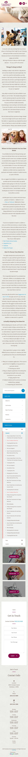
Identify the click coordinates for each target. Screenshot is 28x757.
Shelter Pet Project (8, 248)
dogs (7, 540)
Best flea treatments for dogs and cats (14, 481)
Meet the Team (9, 410)
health (7, 544)
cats (7, 429)
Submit (13, 655)
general (7, 433)
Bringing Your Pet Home (12, 445)
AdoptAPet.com (7, 243)
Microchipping (10, 504)
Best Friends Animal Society (10, 241)
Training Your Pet (11, 462)
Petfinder (5, 245)
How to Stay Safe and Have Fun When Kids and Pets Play (14, 452)
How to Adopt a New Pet (12, 440)
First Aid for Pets (11, 455)
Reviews (7, 414)
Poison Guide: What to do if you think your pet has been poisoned (14, 437)
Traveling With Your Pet (12, 443)
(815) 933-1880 (14, 704)
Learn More (13, 556)
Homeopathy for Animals (12, 489)
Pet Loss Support (11, 448)
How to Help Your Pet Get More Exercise (14, 512)
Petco (6, 202)
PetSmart (12, 202)
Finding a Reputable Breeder (13, 520)
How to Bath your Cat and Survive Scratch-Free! (14, 486)
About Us (8, 400)
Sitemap (14, 750)
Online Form (13, 573)
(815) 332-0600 (14, 695)
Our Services (8, 405)
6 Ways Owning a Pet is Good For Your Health (14, 495)
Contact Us (8, 419)
